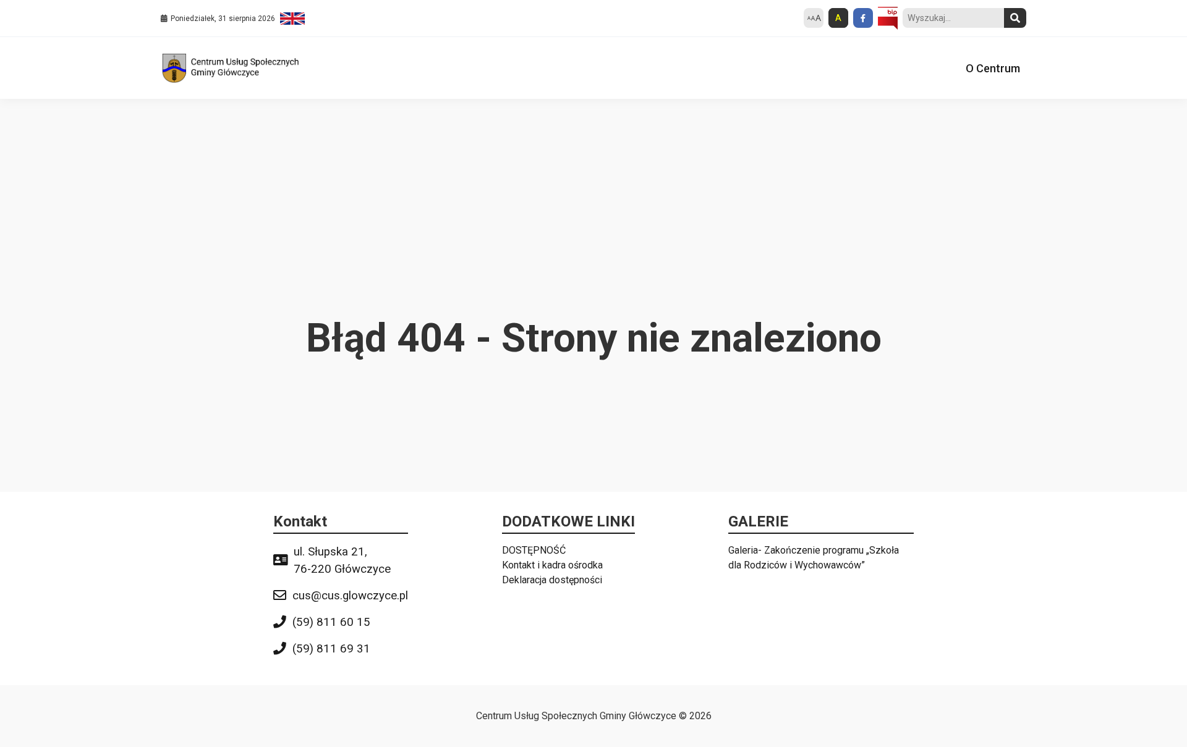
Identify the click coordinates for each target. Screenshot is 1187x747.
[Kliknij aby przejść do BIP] (888, 18)
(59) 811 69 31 (331, 649)
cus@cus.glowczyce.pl (350, 595)
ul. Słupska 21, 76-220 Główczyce (342, 560)
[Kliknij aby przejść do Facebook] (863, 18)
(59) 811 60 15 (331, 622)
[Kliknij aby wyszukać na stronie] (1015, 18)
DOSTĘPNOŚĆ (534, 550)
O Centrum (993, 68)
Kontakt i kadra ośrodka (552, 565)
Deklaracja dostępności (552, 580)
